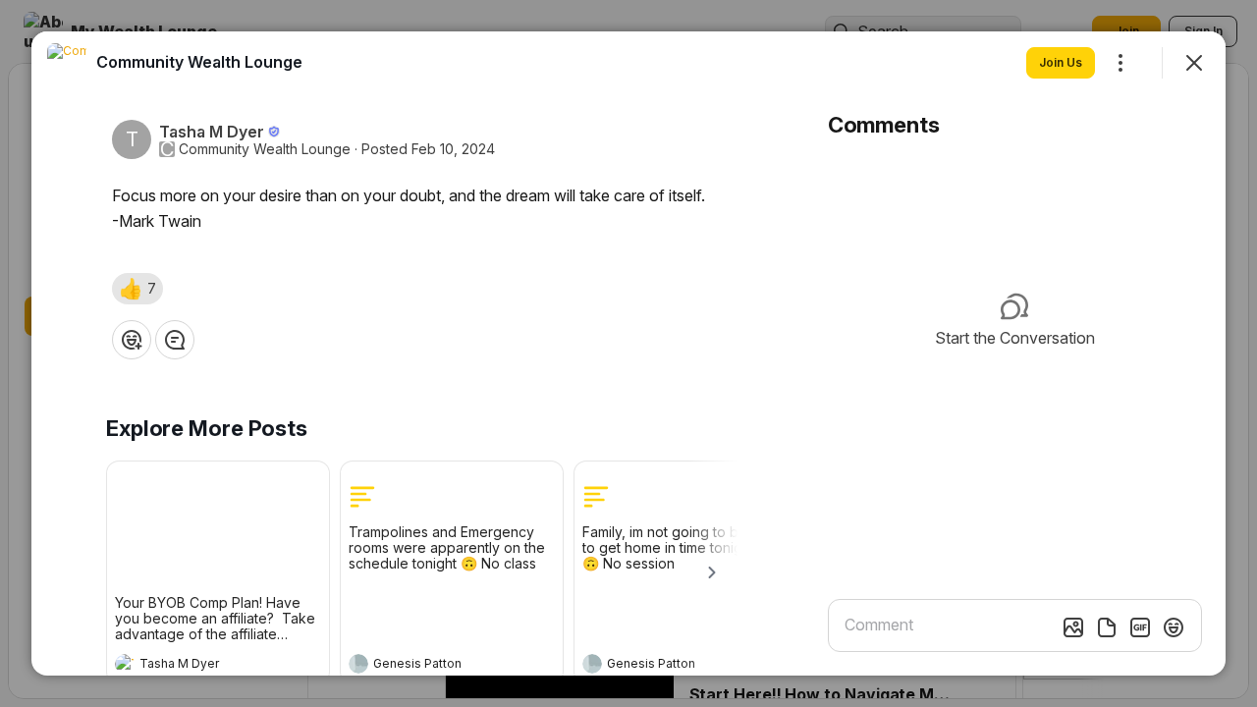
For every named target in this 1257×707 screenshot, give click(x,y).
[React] (131, 339)
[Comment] (174, 339)
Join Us (1060, 62)
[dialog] (628, 353)
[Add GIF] (1140, 627)
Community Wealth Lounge (265, 149)
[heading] (198, 666)
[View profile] (125, 664)
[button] (137, 288)
